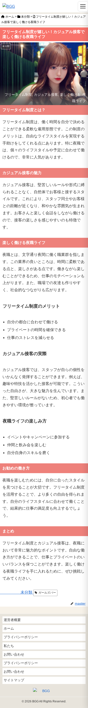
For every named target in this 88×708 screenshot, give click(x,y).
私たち (9, 646)
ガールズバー (47, 592)
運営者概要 (12, 620)
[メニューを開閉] (83, 6)
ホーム (9, 628)
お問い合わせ (14, 654)
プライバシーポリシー (21, 637)
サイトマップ (14, 680)
